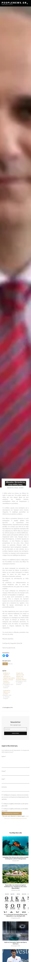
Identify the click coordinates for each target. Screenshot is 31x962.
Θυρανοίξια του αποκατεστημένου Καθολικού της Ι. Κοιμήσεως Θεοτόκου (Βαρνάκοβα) (15, 886)
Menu (28, 3)
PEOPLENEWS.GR (14, 2)
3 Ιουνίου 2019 (15, 860)
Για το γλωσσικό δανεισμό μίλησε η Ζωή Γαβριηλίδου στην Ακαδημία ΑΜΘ (15, 915)
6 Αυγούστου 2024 (15, 890)
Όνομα (4, 771)
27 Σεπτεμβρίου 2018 (7, 707)
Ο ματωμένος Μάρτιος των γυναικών (6, 692)
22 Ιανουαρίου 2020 (15, 945)
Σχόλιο (4, 756)
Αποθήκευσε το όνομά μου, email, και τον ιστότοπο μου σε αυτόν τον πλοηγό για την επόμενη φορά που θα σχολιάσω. (15, 797)
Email (3, 779)
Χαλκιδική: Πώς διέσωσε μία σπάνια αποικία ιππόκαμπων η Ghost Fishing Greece (15, 857)
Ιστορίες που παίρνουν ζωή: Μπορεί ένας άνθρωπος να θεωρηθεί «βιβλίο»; (21, 676)
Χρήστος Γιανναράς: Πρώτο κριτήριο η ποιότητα (15, 943)
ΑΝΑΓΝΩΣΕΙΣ (10, 487)
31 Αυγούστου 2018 (15, 918)
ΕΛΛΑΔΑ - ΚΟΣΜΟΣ (19, 487)
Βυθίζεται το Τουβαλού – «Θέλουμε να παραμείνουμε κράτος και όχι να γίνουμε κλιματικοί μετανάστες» (9, 678)
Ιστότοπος (4, 787)
